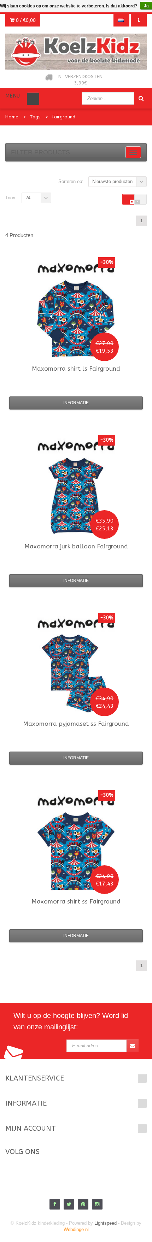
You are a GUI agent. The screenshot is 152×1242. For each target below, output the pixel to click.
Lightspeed (105, 1223)
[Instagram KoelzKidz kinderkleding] (97, 1204)
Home (11, 116)
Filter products (40, 152)
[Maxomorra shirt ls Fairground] (76, 318)
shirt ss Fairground (76, 901)
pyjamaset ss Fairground (76, 723)
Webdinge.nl (76, 1229)
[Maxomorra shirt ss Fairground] (76, 851)
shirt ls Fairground (76, 368)
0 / (25, 20)
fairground (63, 116)
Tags (35, 116)
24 (27, 197)
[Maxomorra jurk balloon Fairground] (76, 496)
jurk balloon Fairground (76, 546)
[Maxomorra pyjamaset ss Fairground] (76, 673)
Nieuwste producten (112, 181)
